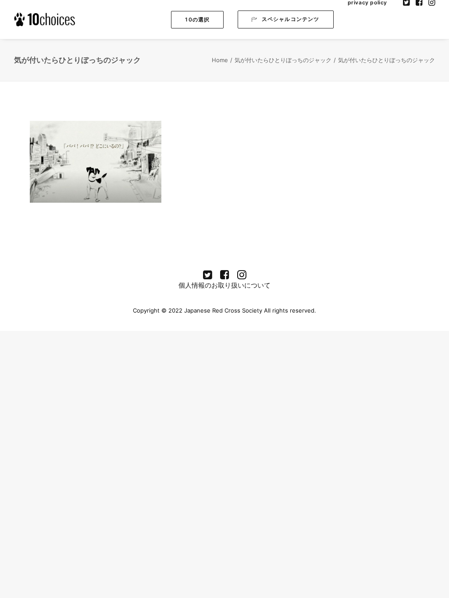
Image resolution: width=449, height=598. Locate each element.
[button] (197, 19)
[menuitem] (197, 19)
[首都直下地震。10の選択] (45, 19)
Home (220, 59)
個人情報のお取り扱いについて (224, 285)
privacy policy (367, 3)
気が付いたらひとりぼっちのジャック (283, 59)
